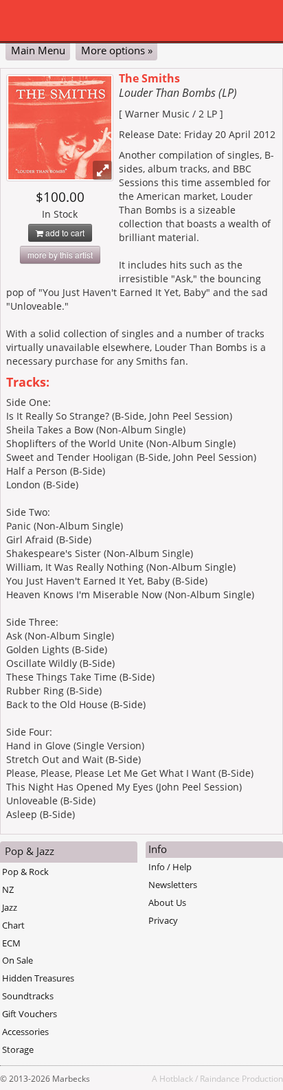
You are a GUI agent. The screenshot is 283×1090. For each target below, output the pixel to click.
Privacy (163, 920)
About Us (167, 902)
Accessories (25, 1031)
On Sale (17, 960)
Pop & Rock (25, 871)
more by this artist (60, 254)
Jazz (9, 907)
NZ (8, 889)
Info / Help (170, 867)
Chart (13, 925)
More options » (116, 50)
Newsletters (172, 884)
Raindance (220, 1078)
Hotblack (176, 1078)
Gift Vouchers (29, 1014)
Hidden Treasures (38, 978)
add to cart (63, 232)
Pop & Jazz (29, 851)
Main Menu (38, 50)
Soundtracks (28, 996)
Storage (18, 1049)
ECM (11, 943)
